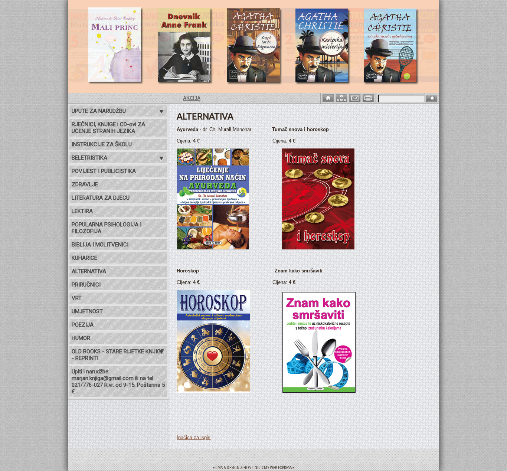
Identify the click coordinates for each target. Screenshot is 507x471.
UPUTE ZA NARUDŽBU (99, 111)
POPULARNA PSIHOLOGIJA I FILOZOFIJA (106, 228)
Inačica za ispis (193, 437)
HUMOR (81, 338)
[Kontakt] (355, 97)
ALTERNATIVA (89, 271)
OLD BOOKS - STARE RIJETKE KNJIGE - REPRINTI (118, 355)
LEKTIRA (82, 211)
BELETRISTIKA (89, 157)
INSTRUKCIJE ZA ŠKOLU (102, 144)
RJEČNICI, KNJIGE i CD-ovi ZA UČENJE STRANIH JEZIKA (108, 127)
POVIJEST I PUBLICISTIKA (104, 171)
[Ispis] (369, 97)
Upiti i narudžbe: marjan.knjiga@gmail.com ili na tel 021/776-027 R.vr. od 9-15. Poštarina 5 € (118, 381)
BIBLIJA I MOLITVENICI (100, 244)
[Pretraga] (432, 99)
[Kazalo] (342, 97)
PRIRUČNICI (86, 284)
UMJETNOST (87, 311)
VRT (77, 298)
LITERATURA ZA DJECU (101, 197)
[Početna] (329, 97)
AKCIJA (180, 98)
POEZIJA (83, 324)
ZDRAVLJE (85, 184)
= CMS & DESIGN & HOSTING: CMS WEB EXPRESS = (253, 467)
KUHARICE (84, 258)
